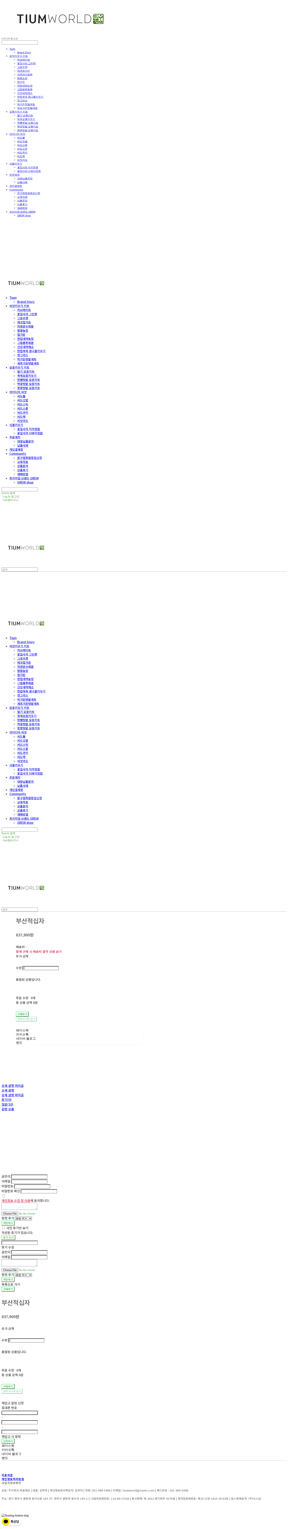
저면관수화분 (25, 74)
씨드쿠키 (22, 152)
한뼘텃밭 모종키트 (27, 123)
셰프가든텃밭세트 (27, 108)
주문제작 (14, 174)
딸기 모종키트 (25, 115)
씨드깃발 (22, 141)
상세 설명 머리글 (13, 1085)
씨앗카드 (22, 160)
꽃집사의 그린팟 (26, 63)
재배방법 (22, 208)
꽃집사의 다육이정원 (29, 171)
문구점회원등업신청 (28, 193)
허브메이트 (23, 59)
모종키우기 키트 (18, 111)
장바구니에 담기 (12, 1391)
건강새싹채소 (25, 93)
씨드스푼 (22, 148)
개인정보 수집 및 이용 (16, 1200)
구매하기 (8, 1289)
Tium (12, 49)
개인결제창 (15, 186)
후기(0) (7, 1099)
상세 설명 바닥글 (13, 1095)
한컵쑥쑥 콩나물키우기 (30, 97)
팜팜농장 (22, 78)
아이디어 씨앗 (17, 134)
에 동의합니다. (26, 1200)
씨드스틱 (22, 145)
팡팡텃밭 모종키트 (27, 130)
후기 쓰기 (8, 1237)
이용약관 (7, 1475)
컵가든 (21, 82)
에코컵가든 (23, 71)
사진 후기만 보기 (17, 1227)
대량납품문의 (25, 178)
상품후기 (22, 204)
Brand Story (24, 52)
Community (16, 189)
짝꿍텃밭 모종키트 (27, 126)
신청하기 (8, 1441)
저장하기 (8, 1223)
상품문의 (22, 200)
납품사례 (22, 182)
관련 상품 (8, 1109)
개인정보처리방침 (13, 1479)
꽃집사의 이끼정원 (27, 167)
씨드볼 (21, 137)
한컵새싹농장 (25, 85)
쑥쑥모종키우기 (26, 119)
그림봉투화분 (25, 89)
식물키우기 (15, 163)
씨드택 (21, 156)
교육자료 (22, 197)
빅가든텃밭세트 (26, 104)
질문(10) (7, 1104)
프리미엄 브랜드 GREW (22, 211)
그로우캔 (22, 67)
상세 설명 (8, 1090)
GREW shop (24, 215)
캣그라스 (22, 100)
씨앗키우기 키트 (18, 56)
